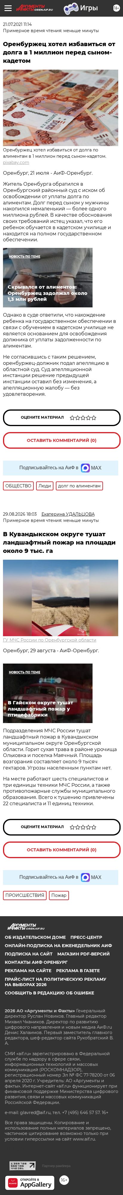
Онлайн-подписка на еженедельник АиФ (58, 945)
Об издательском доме (35, 937)
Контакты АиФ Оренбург (36, 962)
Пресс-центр (86, 937)
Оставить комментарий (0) (61, 440)
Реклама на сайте (28, 970)
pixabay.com (16, 162)
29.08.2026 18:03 (20, 514)
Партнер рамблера (56, 1166)
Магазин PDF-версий (83, 954)
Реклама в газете (78, 970)
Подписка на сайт (29, 954)
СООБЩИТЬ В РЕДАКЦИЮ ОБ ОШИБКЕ (49, 993)
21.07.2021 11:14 (17, 24)
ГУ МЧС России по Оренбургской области (49, 640)
